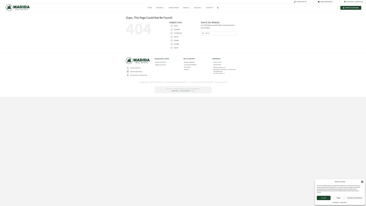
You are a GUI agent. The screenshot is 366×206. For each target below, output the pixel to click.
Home (176, 26)
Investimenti (178, 33)
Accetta (323, 198)
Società (176, 40)
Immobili (177, 29)
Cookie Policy (335, 202)
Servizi (176, 37)
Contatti (176, 44)
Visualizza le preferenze (354, 198)
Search (176, 48)
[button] (362, 182)
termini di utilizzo (185, 91)
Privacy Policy (343, 202)
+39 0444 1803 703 (135, 68)
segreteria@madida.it (136, 72)
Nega (338, 198)
